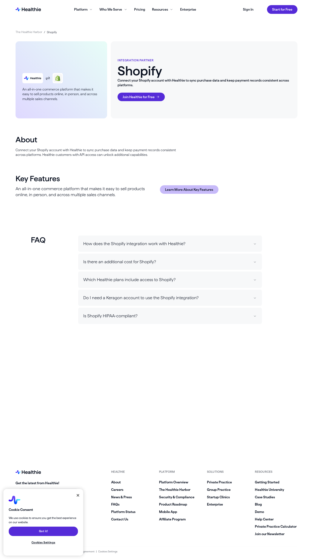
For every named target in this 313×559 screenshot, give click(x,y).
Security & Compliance (176, 497)
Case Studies (265, 497)
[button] (170, 244)
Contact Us (119, 519)
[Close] (78, 495)
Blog (258, 504)
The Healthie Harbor (29, 32)
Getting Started (267, 482)
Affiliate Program (172, 519)
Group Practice (219, 489)
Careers (117, 489)
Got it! (43, 531)
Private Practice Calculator (276, 526)
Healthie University (269, 489)
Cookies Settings (107, 551)
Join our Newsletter (269, 534)
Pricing (139, 9)
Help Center (264, 519)
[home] (28, 9)
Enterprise (188, 9)
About (116, 482)
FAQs (115, 504)
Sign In (248, 9)
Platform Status (123, 512)
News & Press (121, 497)
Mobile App (168, 512)
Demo (259, 512)
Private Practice (219, 482)
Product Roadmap (173, 504)
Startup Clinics (218, 497)
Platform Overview (173, 482)
